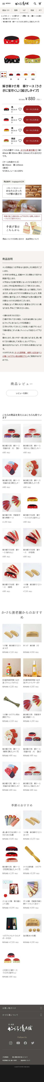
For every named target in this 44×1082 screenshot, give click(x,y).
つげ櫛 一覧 (25, 16)
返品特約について (32, 239)
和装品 (32, 11)
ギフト (40, 11)
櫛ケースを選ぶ (36, 16)
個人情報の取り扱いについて (20, 1057)
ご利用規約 (5, 1057)
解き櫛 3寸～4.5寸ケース (11, 19)
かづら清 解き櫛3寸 (29, 150)
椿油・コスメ (5, 11)
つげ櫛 (24, 11)
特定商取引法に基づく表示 (9, 1060)
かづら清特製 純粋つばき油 (26, 352)
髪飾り (15, 11)
